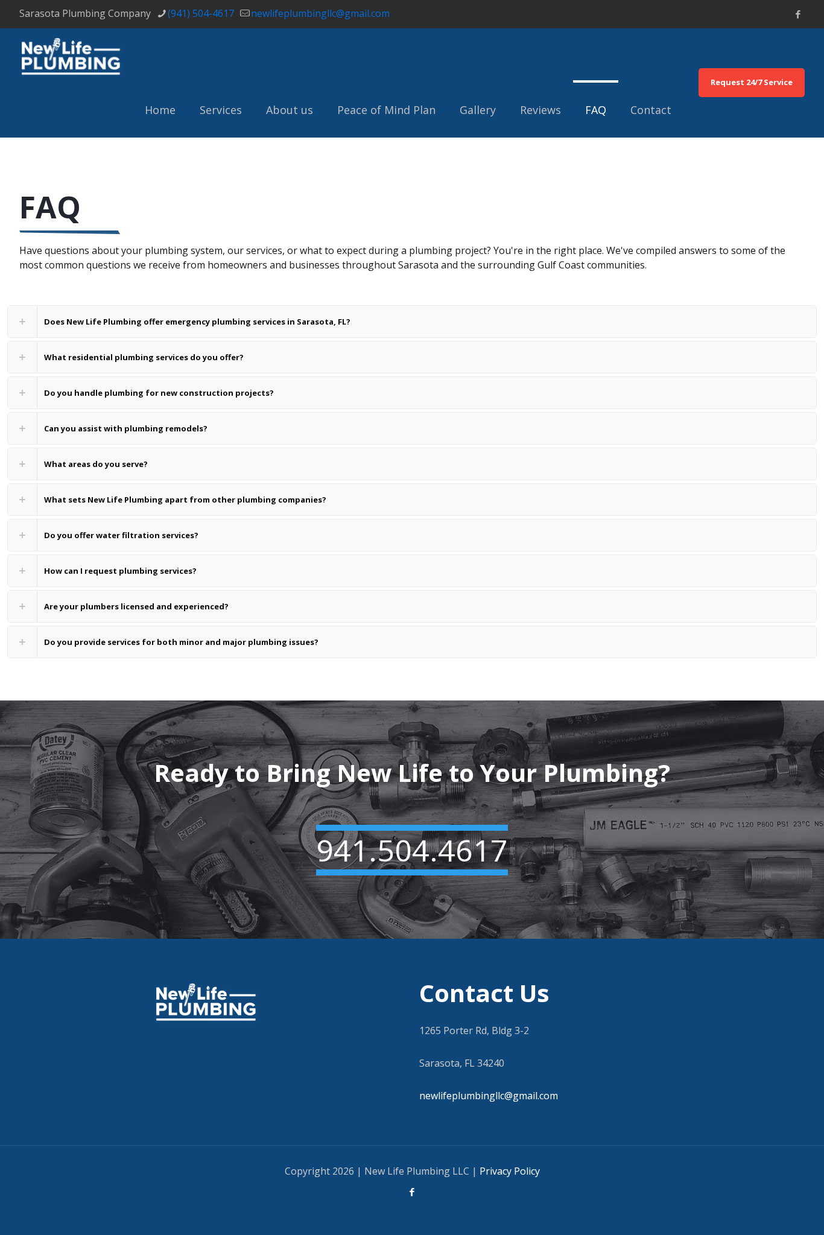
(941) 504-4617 (201, 13)
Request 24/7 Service (752, 82)
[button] (412, 321)
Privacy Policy (510, 1171)
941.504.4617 (412, 850)
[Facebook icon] (797, 14)
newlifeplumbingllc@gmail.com (320, 13)
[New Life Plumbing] (70, 55)
